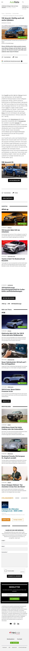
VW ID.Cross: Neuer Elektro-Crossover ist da (11, 390)
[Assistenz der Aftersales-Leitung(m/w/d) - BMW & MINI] (5, 504)
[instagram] (14, 623)
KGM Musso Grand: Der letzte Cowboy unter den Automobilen (12, 428)
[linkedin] (18, 623)
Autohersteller (16, 13)
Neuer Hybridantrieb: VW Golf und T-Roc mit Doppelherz (14, 363)
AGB (9, 647)
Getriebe (17, 123)
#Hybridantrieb (11, 359)
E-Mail (3, 540)
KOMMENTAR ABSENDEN (14, 576)
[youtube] (11, 623)
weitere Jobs (6, 519)
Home (3, 13)
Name (3, 546)
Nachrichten (8, 13)
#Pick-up (5, 209)
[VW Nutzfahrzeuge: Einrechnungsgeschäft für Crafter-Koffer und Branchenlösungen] (14, 276)
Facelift (6, 95)
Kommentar (4, 552)
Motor (3, 113)
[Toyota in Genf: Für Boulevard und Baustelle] (14, 247)
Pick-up (20, 95)
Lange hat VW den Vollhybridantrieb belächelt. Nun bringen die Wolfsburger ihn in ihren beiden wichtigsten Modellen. (14, 367)
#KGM (9, 424)
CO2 (7, 107)
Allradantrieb (22, 121)
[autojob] (24, 498)
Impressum (5, 647)
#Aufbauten (10, 285)
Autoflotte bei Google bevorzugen (12, 61)
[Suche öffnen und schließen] (23, 2)
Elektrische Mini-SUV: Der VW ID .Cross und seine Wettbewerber (13, 334)
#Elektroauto (10, 387)
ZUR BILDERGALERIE (14, 180)
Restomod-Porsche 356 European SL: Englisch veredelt (13, 457)
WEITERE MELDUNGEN (8, 298)
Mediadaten (10, 639)
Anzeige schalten (17, 519)
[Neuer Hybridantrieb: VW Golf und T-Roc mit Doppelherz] (14, 350)
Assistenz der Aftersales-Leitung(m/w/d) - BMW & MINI (12, 510)
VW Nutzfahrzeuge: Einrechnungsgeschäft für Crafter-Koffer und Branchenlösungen (13, 289)
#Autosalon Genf (11, 256)
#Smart (9, 482)
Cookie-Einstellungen (22, 647)
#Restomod (10, 453)
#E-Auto (9, 330)
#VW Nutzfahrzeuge (16, 303)
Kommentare (7, 57)
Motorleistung (14, 119)
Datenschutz (14, 647)
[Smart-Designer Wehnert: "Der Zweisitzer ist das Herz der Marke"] (14, 473)
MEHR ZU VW (6, 401)
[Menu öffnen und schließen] (2, 2)
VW (14, 95)
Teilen (16, 57)
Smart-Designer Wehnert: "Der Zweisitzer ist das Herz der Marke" (13, 486)
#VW (8, 303)
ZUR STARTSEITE (8, 198)
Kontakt (19, 639)
